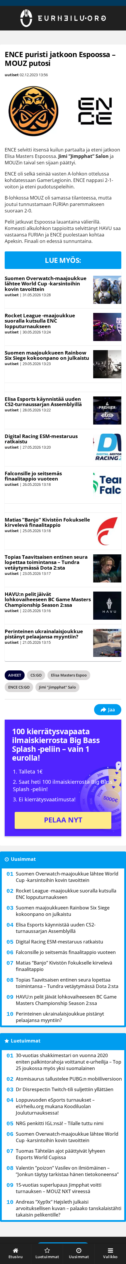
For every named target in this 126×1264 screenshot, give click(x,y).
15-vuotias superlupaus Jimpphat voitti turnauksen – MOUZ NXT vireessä (58, 1188)
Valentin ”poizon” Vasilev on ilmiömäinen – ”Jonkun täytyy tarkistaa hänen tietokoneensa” (67, 1171)
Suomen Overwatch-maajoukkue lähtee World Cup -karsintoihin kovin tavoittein (45, 283)
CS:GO (36, 675)
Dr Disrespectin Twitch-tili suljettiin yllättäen (64, 1089)
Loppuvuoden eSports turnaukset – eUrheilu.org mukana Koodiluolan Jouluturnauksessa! (55, 1106)
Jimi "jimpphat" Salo (57, 687)
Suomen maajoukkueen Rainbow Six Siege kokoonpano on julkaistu (47, 355)
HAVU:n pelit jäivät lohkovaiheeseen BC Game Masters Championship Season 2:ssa (48, 599)
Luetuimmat (25, 1041)
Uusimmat (23, 859)
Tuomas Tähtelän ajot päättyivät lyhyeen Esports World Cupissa (60, 1154)
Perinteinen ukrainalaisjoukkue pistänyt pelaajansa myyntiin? (44, 634)
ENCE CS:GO (19, 687)
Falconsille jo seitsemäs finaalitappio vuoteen (33, 476)
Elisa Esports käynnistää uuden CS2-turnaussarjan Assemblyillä (43, 402)
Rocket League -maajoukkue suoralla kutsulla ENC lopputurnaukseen (40, 321)
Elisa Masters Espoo (69, 675)
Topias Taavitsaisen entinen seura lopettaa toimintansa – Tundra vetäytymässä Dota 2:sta (46, 562)
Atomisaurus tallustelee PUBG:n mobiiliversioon (69, 1079)
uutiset (12, 74)
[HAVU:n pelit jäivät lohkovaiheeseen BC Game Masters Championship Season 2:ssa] (107, 606)
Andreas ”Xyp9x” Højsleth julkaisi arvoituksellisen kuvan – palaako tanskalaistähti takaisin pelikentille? (68, 1208)
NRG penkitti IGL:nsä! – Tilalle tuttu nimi (59, 1123)
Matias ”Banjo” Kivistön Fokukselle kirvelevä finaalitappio (47, 522)
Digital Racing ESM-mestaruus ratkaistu (41, 439)
